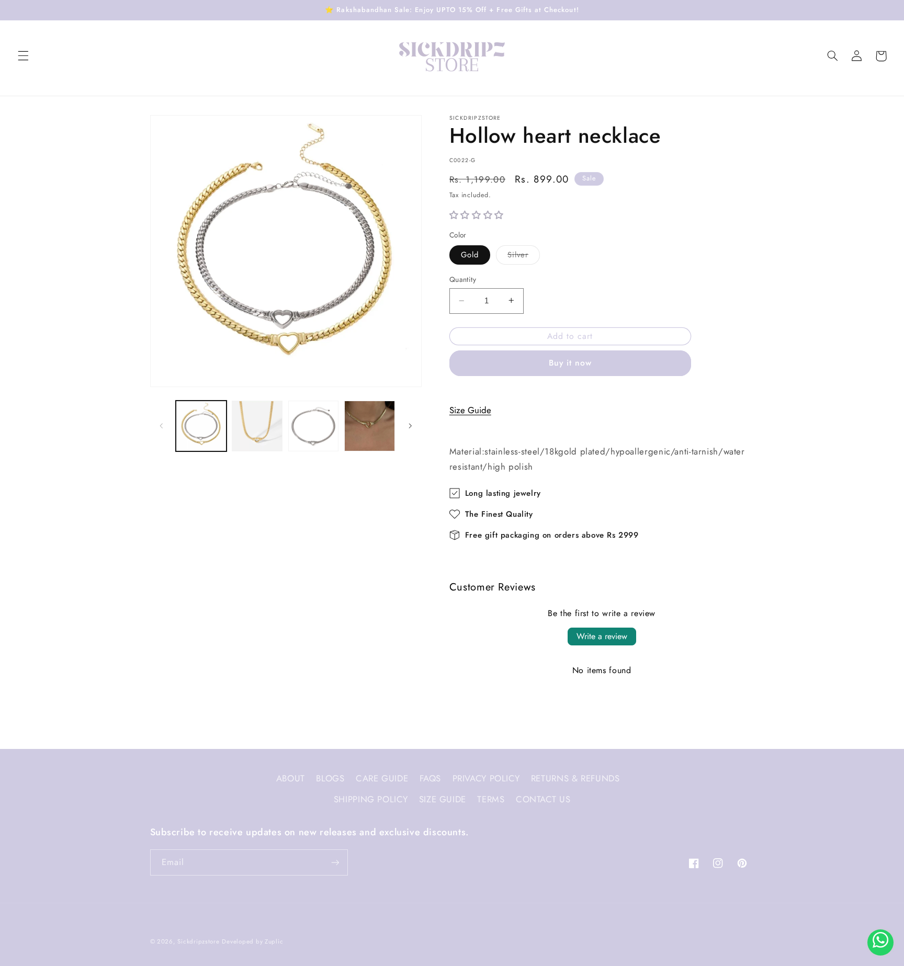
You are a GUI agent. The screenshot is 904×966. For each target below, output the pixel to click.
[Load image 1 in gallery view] (201, 426)
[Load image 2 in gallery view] (257, 426)
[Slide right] (410, 425)
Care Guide (382, 778)
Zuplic (274, 941)
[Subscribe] (335, 862)
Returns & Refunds (575, 778)
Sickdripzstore (198, 941)
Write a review (602, 636)
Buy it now (570, 362)
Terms (490, 799)
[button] (23, 56)
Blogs (330, 778)
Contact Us (543, 799)
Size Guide (470, 409)
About (290, 778)
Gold (470, 254)
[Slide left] (161, 425)
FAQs (431, 778)
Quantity (462, 279)
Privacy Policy (486, 778)
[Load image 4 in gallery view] (369, 426)
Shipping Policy (371, 799)
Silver (523, 256)
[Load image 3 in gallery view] (313, 426)
